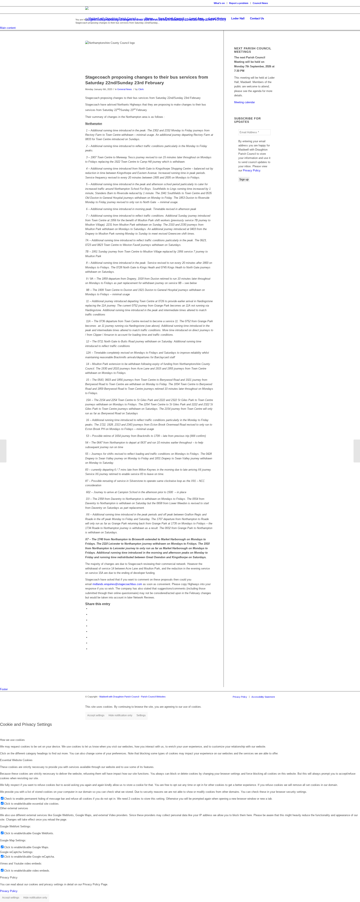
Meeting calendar (244, 102)
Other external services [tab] (14, 808)
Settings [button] (141, 715)
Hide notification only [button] (120, 715)
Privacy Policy (251, 170)
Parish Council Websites (153, 696)
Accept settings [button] (95, 715)
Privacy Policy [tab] (9, 877)
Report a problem (238, 3)
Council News (260, 3)
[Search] (271, 18)
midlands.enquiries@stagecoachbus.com (117, 584)
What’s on (219, 3)
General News (124, 89)
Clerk (141, 89)
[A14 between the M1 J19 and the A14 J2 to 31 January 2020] (357, 451)
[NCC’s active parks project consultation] (3, 451)
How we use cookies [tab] (12, 739)
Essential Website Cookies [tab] (16, 760)
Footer (4, 689)
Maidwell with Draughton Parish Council (119, 696)
